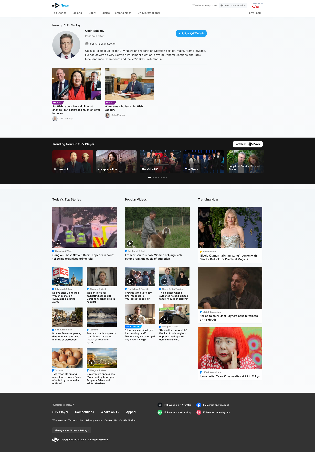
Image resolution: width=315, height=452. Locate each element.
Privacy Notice (94, 420)
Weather (196, 5)
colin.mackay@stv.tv (103, 43)
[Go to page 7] (166, 177)
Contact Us (111, 420)
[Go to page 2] (153, 177)
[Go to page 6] (164, 177)
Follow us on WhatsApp (177, 412)
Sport (92, 12)
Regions (77, 12)
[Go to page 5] (161, 177)
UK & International (149, 12)
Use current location (234, 5)
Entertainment (123, 12)
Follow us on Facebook (216, 405)
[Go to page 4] (158, 177)
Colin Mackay (72, 25)
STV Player (60, 412)
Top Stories (59, 12)
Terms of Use (75, 420)
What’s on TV (110, 412)
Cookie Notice (127, 420)
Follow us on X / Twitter (177, 405)
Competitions (84, 412)
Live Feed (255, 12)
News (55, 25)
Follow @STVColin (193, 33)
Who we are (59, 420)
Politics (105, 12)
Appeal (131, 412)
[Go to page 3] (156, 177)
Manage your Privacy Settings (72, 430)
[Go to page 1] (149, 177)
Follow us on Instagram (216, 412)
